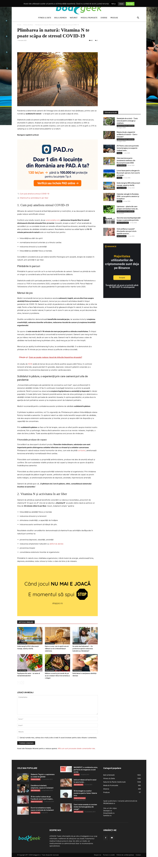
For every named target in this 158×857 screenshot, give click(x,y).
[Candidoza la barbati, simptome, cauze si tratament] (23, 788)
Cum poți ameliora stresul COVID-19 (34, 194)
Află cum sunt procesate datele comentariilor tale (76, 748)
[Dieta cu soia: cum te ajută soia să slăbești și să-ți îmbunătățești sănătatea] (57, 635)
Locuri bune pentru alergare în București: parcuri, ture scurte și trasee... (128, 173)
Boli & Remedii (60, 18)
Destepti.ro (107, 811)
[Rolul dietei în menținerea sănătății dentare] (85, 662)
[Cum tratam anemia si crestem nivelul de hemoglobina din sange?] (66, 807)
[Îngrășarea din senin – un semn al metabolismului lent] (29, 662)
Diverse (104, 18)
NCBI (30, 364)
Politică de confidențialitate (125, 855)
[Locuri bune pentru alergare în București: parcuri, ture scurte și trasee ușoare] (109, 173)
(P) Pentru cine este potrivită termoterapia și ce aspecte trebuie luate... (128, 148)
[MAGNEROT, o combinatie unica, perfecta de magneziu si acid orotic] (66, 769)
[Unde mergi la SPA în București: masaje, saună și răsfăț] (29, 635)
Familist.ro (107, 815)
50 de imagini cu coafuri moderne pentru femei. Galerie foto (85, 793)
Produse (114, 18)
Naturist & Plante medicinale (125, 125)
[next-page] (22, 682)
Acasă (19, 25)
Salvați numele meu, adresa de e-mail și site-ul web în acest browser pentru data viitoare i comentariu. (58, 738)
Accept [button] (130, 4)
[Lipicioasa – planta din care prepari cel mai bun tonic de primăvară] (109, 209)
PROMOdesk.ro (109, 803)
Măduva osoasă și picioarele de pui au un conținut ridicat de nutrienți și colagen (57, 676)
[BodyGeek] (79, 7)
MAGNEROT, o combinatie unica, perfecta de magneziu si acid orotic (86, 769)
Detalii (121, 4)
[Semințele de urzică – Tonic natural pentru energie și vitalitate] (109, 121)
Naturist (73, 18)
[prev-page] (18, 682)
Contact (138, 855)
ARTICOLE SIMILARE (26, 622)
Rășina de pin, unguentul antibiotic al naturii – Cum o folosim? (127, 134)
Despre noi (97, 855)
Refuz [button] (114, 4)
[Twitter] (25, 45)
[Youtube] (112, 837)
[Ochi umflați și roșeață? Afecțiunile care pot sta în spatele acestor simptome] (109, 232)
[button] (138, 18)
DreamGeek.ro (108, 813)
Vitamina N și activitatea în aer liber (34, 198)
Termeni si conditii (109, 855)
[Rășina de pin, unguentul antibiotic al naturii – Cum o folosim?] (109, 135)
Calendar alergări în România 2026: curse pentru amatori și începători (128, 196)
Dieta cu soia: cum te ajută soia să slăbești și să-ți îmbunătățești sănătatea (56, 648)
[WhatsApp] (35, 45)
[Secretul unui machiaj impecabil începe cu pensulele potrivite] (109, 221)
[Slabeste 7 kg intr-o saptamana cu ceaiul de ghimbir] (23, 777)
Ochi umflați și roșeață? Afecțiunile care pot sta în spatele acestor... (126, 231)
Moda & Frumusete (89, 18)
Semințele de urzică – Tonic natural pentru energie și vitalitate (127, 121)
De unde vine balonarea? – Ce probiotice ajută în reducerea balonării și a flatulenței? (83, 648)
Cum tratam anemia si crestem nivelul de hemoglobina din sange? (85, 807)
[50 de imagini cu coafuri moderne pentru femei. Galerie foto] (66, 794)
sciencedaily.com (53, 220)
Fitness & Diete (44, 18)
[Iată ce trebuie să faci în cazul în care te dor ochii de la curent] (66, 783)
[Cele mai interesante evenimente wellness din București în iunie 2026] (109, 161)
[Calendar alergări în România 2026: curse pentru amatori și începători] (109, 197)
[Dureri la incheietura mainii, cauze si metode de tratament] (23, 811)
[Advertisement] (120, 62)
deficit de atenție (56, 544)
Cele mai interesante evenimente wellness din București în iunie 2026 (126, 160)
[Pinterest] (30, 45)
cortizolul (81, 450)
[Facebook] (19, 45)
